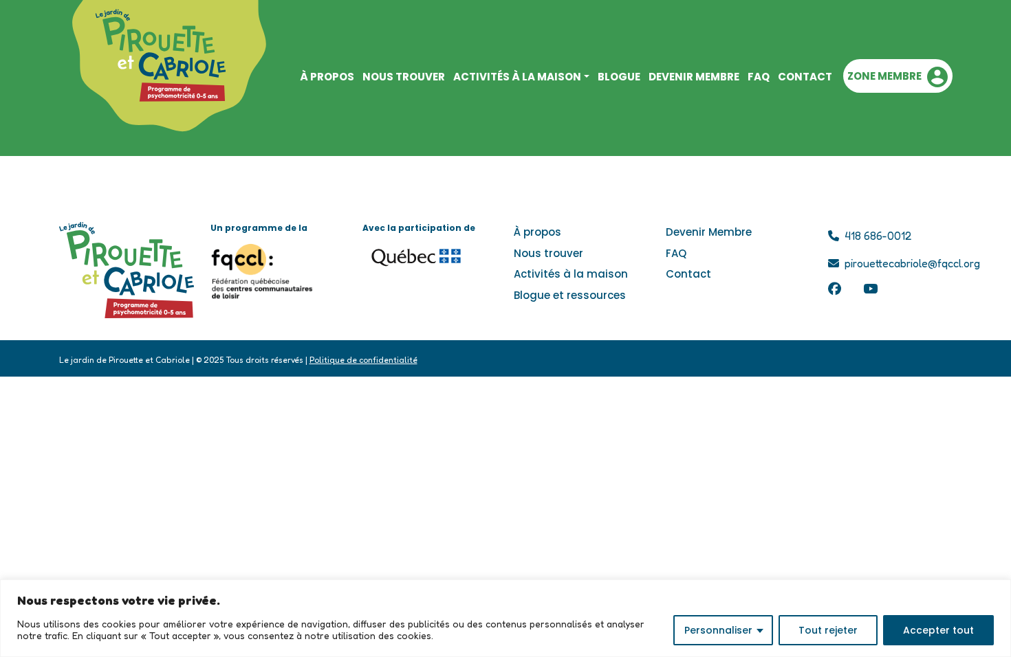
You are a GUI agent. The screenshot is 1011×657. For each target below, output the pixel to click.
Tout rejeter (828, 630)
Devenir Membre (709, 232)
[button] (897, 76)
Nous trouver (403, 76)
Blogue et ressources (570, 295)
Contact (805, 76)
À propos (537, 232)
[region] (505, 618)
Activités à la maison (517, 76)
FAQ (759, 76)
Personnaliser (718, 630)
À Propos (327, 76)
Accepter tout (938, 630)
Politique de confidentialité (363, 360)
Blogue (619, 76)
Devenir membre (694, 76)
